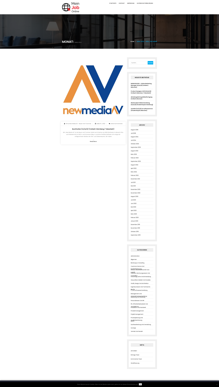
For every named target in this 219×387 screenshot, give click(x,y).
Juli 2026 (133, 133)
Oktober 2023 (135, 144)
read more (93, 141)
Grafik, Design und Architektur (140, 283)
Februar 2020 (135, 217)
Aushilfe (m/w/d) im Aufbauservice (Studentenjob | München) (142, 109)
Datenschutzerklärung (145, 3)
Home (132, 41)
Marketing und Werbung (138, 297)
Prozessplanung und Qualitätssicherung (137, 319)
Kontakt (122, 3)
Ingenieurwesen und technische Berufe (140, 288)
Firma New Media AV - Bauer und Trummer (78, 123)
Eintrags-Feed (135, 355)
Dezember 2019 (135, 224)
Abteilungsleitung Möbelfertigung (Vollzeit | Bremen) (141, 98)
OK (140, 384)
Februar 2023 (135, 158)
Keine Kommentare (117, 123)
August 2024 (134, 137)
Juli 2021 (133, 182)
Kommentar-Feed (136, 359)
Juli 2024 (133, 140)
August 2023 (134, 151)
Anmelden (134, 351)
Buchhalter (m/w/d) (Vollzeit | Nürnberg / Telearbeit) (93, 129)
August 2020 (134, 196)
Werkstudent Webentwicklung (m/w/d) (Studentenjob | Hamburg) (142, 103)
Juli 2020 (133, 200)
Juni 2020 (133, 203)
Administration (135, 256)
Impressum (130, 3)
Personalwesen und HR (137, 300)
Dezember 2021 (135, 179)
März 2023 (134, 154)
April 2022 (133, 168)
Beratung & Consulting (137, 263)
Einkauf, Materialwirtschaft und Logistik (140, 271)
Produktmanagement (137, 311)
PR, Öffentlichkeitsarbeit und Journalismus (139, 305)
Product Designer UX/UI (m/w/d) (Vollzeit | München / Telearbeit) (141, 92)
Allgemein (134, 259)
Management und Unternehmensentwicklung (139, 295)
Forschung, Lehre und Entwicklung (141, 276)
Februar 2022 (135, 175)
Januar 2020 (134, 221)
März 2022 (134, 172)
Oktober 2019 (135, 231)
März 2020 (134, 214)
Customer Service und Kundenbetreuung (137, 267)
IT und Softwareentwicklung (139, 290)
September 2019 (135, 235)
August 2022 (134, 165)
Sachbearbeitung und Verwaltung (141, 324)
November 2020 (135, 193)
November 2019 (135, 228)
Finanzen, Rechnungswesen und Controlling (140, 274)
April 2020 (134, 210)
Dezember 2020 (135, 189)
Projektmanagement (137, 314)
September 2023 (136, 147)
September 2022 (136, 161)
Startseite (112, 3)
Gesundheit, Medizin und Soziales (140, 280)
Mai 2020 (133, 207)
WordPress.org (135, 363)
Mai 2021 (133, 186)
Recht (132, 321)
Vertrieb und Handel (137, 331)
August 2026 (134, 130)
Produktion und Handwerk (138, 307)
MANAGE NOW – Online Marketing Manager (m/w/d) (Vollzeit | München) (141, 85)
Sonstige (133, 328)
